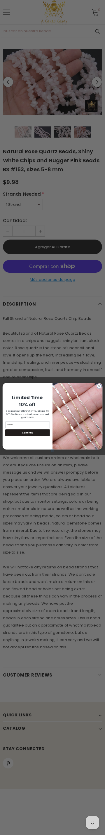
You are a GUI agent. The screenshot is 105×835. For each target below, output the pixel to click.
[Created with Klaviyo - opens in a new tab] (52, 450)
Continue (27, 432)
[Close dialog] (99, 386)
